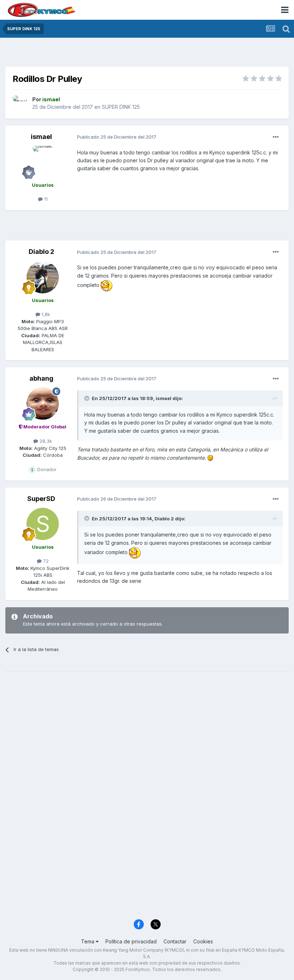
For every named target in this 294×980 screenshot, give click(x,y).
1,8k (45, 314)
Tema (88, 941)
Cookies (203, 941)
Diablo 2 (41, 251)
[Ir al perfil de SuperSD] (43, 524)
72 (45, 561)
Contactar (174, 941)
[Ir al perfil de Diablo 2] (43, 277)
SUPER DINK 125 (121, 107)
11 (45, 199)
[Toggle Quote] (87, 398)
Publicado (116, 137)
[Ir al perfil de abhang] (43, 403)
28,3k (45, 441)
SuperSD (41, 498)
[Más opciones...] (276, 137)
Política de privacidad (131, 941)
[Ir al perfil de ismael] (20, 103)
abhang (41, 378)
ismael (41, 136)
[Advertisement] (147, 54)
